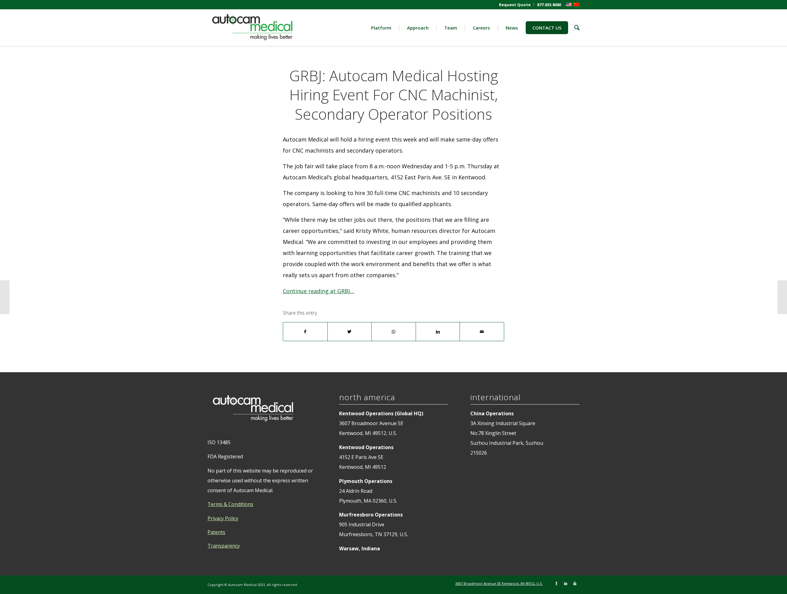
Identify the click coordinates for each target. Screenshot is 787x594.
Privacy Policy (223, 518)
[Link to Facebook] (556, 583)
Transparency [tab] (224, 545)
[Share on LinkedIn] (438, 331)
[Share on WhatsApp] (394, 331)
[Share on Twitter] (350, 331)
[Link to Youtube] (574, 583)
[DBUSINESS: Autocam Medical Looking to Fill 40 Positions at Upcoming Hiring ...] (5, 297)
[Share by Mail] (482, 331)
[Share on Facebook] (305, 331)
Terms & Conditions (230, 504)
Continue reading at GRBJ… (318, 291)
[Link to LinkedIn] (565, 583)
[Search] (573, 27)
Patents (216, 532)
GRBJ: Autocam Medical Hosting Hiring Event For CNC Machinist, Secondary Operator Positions (393, 95)
